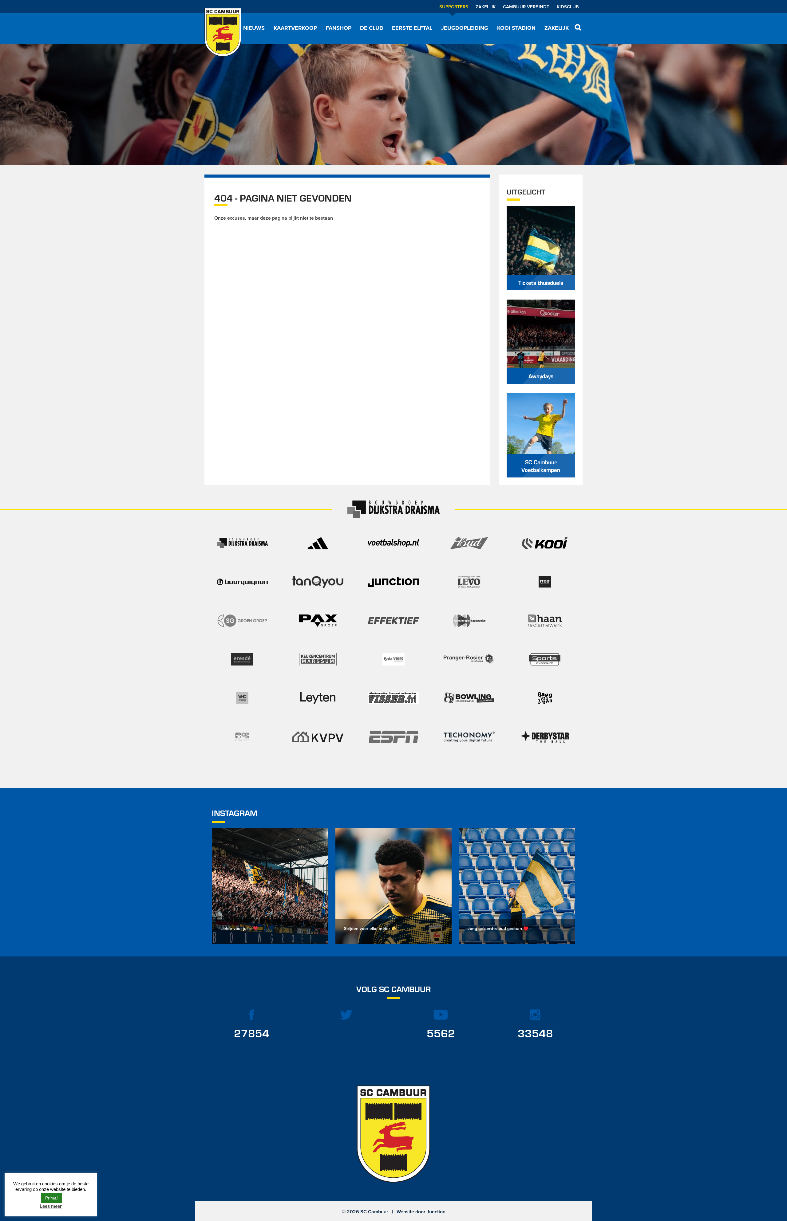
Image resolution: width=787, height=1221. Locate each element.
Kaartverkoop (295, 28)
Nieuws (254, 28)
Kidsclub (568, 6)
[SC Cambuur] (222, 32)
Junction (436, 1211)
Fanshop (338, 28)
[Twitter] (346, 1015)
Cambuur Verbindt (526, 6)
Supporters (453, 6)
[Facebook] (251, 1015)
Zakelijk (486, 6)
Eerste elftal (412, 28)
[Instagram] (535, 1015)
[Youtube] (441, 1015)
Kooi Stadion (516, 28)
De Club (371, 28)
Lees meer (51, 1206)
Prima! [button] (51, 1197)
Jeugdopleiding (464, 28)
